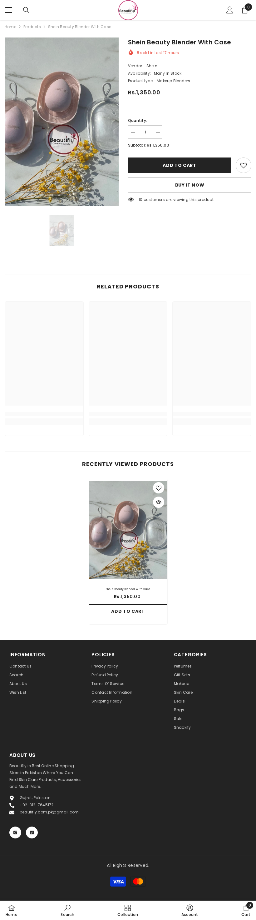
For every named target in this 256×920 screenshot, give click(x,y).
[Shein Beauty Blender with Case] (128, 530)
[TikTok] (32, 832)
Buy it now (189, 185)
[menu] (8, 10)
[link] (243, 165)
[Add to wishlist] (158, 487)
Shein (151, 65)
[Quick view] (158, 502)
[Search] (26, 10)
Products (32, 26)
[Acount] (229, 10)
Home (10, 26)
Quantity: (137, 120)
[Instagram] (15, 832)
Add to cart (179, 165)
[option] (62, 122)
